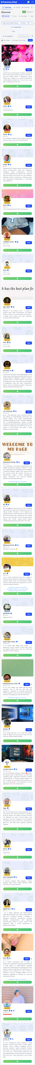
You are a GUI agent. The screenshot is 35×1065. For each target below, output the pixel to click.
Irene (5, 342)
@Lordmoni (6, 372)
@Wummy (5, 615)
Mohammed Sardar (9, 462)
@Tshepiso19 (6, 1012)
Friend (5, 106)
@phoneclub (6, 1040)
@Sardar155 (6, 464)
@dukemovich (6, 272)
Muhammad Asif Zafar (10, 684)
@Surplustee (6, 730)
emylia (5, 164)
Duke (5, 270)
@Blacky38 (5, 243)
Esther (5, 134)
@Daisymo (5, 207)
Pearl (5, 958)
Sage (5, 808)
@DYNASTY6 (6, 850)
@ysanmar (5, 575)
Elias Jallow (7, 307)
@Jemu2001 (6, 344)
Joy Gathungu (8, 411)
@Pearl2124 (6, 959)
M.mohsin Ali (7, 371)
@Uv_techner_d (7, 685)
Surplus (5, 729)
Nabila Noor (7, 909)
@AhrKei (5, 71)
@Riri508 (5, 506)
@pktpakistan (6, 643)
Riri (4, 504)
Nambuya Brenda (9, 545)
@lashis (5, 166)
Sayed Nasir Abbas (9, 642)
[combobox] (17, 31)
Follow (30, 40)
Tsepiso (6, 1011)
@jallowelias (6, 308)
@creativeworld (7, 771)
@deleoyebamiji (7, 879)
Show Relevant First (24, 36)
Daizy (5, 205)
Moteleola (6, 613)
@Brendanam (6, 547)
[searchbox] (20, 31)
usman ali (6, 1039)
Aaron (5, 849)
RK (4, 69)
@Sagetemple (6, 810)
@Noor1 (5, 910)
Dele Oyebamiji (8, 877)
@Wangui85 (6, 413)
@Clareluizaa (6, 108)
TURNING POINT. (9, 242)
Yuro (4, 573)
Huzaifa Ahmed (8, 769)
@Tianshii (5, 136)
